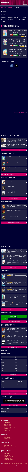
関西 (2, 359)
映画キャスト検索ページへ (7, 408)
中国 (2, 368)
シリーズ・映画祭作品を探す (13, 321)
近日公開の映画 (7, 426)
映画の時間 (3, 7)
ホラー (16, 387)
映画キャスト (11, 7)
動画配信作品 (7, 455)
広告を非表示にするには (20, 112)
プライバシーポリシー (21, 463)
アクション (3, 381)
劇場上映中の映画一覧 (13, 198)
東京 (2, 357)
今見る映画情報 (7, 458)
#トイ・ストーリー (21, 316)
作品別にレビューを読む (10, 430)
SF (2, 384)
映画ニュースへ (13, 267)
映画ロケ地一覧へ (13, 393)
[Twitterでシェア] (16, 65)
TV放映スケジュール (9, 456)
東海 (16, 359)
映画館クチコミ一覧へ (13, 391)
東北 (16, 362)
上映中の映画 (7, 422)
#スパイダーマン (5, 316)
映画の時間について (13, 405)
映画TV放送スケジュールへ (13, 347)
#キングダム (4, 319)
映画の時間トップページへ (7, 411)
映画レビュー (13, 309)
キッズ (16, 384)
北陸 (16, 365)
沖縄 (16, 370)
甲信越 (2, 365)
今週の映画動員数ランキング (7, 174)
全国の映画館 (7, 437)
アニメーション (18, 381)
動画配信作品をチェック (13, 222)
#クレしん (12, 316)
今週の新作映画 (7, 424)
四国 (16, 368)
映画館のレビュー (8, 438)
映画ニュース (7, 453)
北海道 (2, 362)
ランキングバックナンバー (10, 447)
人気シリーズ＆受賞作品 (10, 427)
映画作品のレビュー (9, 429)
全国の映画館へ (13, 374)
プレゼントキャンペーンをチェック (13, 150)
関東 (16, 357)
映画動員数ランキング (9, 445)
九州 (2, 370)
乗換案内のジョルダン (9, 463)
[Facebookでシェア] (11, 65)
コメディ (3, 387)
